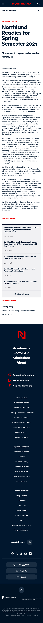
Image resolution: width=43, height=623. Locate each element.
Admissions (21, 357)
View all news (23, 294)
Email (24, 577)
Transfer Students (21, 407)
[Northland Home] (22, 334)
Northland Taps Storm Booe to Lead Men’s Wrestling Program (20, 282)
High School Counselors (21, 422)
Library (22, 456)
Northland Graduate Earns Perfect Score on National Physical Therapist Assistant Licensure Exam (21, 229)
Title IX (21, 520)
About (21, 362)
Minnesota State (31, 599)
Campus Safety (21, 461)
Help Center (21, 495)
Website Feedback (21, 530)
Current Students (21, 402)
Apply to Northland (22, 385)
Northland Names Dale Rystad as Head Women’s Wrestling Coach (19, 270)
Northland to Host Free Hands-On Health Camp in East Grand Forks (20, 257)
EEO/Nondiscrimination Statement (22, 615)
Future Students (21, 397)
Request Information (23, 375)
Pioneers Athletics (21, 466)
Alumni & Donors (21, 432)
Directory (21, 500)
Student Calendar (21, 451)
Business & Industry (21, 427)
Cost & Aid (21, 352)
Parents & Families (21, 417)
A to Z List (21, 505)
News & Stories (9, 10)
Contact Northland (21, 490)
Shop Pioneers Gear (21, 476)
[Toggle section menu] (38, 10)
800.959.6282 (23, 564)
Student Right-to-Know (21, 525)
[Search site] (38, 4)
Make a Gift (22, 510)
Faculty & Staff (21, 437)
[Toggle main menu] (3, 4)
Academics (21, 348)
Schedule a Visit (21, 380)
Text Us (23, 571)
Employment (21, 481)
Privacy (7, 615)
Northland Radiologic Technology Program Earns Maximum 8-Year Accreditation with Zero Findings (20, 244)
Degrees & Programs (21, 446)
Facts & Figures (21, 515)
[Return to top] (21, 590)
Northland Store (21, 471)
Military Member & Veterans (21, 412)
